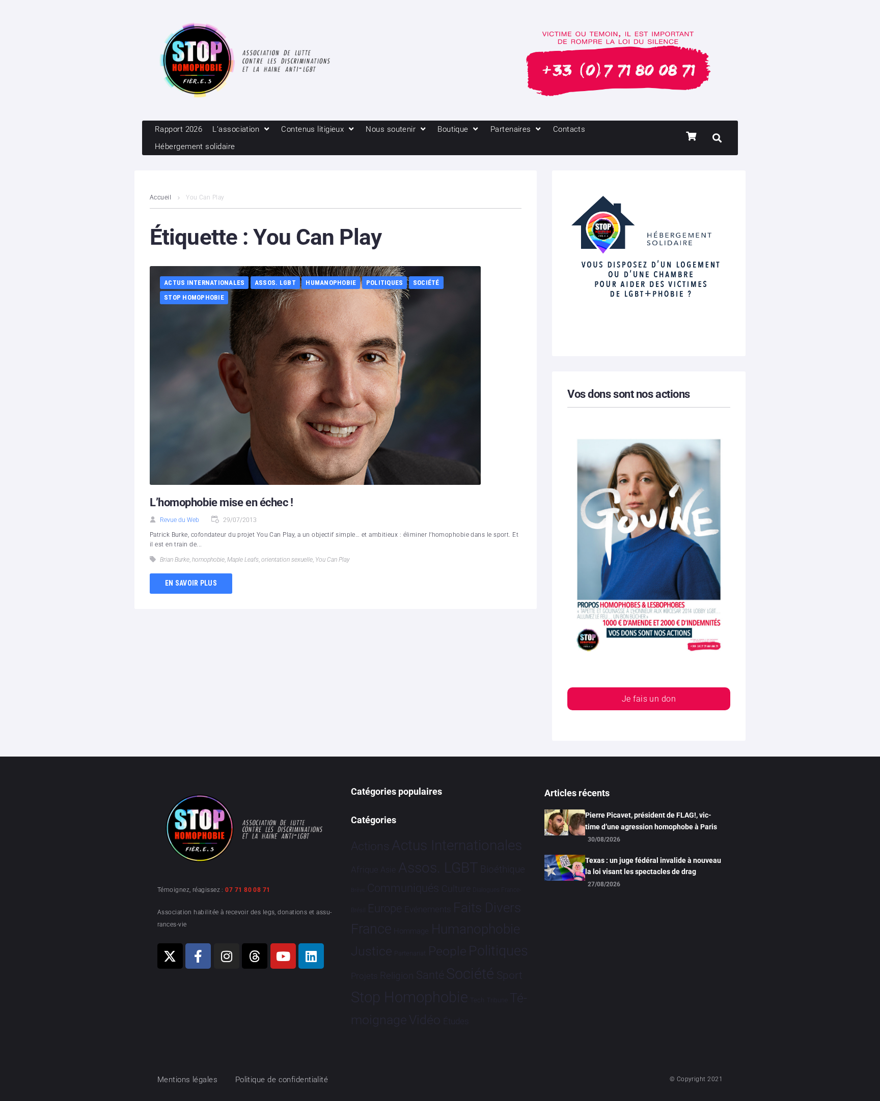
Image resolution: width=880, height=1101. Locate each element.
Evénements (427, 909)
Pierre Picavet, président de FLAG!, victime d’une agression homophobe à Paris (651, 820)
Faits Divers (487, 907)
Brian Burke (174, 559)
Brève (358, 890)
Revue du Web (179, 520)
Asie (388, 870)
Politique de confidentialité (281, 1079)
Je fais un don (649, 699)
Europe (385, 908)
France (371, 929)
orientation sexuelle (287, 559)
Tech (477, 1000)
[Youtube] (283, 956)
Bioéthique (502, 869)
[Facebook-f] (198, 956)
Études (456, 1021)
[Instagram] (226, 956)
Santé (430, 974)
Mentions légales (187, 1079)
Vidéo (425, 1019)
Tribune (497, 1000)
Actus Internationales (204, 282)
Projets (364, 976)
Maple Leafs (243, 559)
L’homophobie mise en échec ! (221, 502)
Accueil (160, 197)
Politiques (384, 282)
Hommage (411, 931)
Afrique (364, 869)
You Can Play (332, 559)
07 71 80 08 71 (247, 889)
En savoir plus (191, 583)
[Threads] (254, 956)
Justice (371, 951)
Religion (397, 975)
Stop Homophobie (194, 297)
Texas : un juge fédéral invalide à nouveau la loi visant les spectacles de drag (653, 866)
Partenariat (410, 953)
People (447, 951)
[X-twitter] (170, 956)
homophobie (208, 559)
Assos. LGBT (275, 282)
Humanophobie (331, 282)
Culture (456, 888)
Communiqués (403, 888)
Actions (370, 846)
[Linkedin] (311, 956)
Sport (509, 975)
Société (426, 282)
